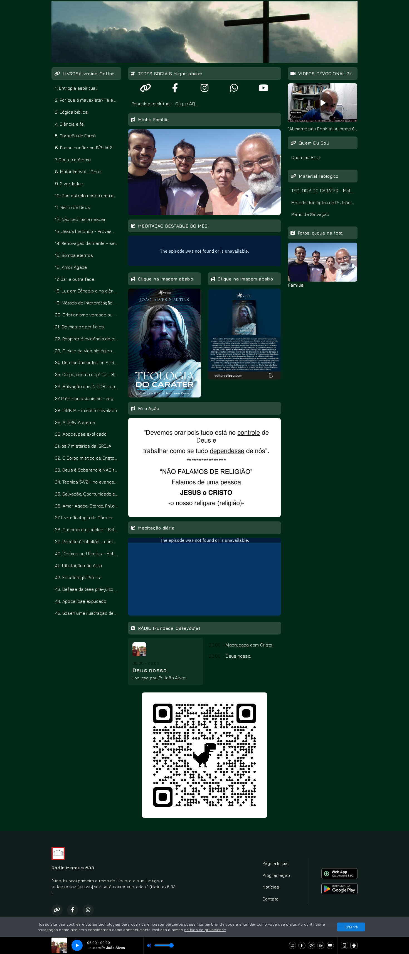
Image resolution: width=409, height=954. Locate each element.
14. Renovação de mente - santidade (88, 243)
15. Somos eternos (74, 255)
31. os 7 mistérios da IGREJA (83, 445)
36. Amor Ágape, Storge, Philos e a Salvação (88, 505)
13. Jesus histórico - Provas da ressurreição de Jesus (88, 231)
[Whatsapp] (320, 945)
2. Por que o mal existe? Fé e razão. (88, 100)
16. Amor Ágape (71, 267)
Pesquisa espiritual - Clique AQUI (165, 103)
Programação (276, 875)
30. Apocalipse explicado (81, 433)
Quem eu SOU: (306, 157)
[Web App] (344, 945)
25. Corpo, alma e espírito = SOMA (88, 374)
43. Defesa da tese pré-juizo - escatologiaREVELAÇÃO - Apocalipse (88, 589)
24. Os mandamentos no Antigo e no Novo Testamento (88, 362)
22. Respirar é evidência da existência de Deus (88, 338)
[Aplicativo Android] (354, 945)
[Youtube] (330, 945)
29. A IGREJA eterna (75, 422)
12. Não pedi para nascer (80, 219)
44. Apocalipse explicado (80, 601)
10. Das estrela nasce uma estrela (88, 195)
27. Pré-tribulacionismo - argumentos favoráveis (88, 398)
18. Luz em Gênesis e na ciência (87, 290)
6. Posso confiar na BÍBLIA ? (83, 147)
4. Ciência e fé (69, 123)
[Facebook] (301, 945)
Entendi (351, 926)
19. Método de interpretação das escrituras (88, 302)
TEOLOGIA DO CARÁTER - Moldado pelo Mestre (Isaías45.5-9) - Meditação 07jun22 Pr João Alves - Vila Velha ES (324, 190)
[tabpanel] (322, 107)
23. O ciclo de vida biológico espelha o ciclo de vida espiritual (88, 350)
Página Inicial (275, 863)
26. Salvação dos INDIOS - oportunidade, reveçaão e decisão (88, 386)
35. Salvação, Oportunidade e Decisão (88, 493)
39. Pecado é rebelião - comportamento (88, 541)
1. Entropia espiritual (76, 88)
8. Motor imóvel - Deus (78, 171)
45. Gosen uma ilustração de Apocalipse (88, 613)
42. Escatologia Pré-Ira (78, 577)
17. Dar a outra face (74, 279)
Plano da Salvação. (310, 214)
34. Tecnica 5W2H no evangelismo (88, 481)
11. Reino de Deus (72, 207)
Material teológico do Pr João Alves (324, 202)
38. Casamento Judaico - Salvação (88, 529)
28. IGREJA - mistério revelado (86, 410)
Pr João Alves (172, 677)
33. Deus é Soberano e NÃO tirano (88, 469)
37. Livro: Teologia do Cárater (84, 517)
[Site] (311, 945)
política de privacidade (205, 929)
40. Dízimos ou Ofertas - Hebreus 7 (88, 553)
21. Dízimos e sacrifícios (79, 326)
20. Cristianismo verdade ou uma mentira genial (88, 314)
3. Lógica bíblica (71, 111)
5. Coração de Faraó (75, 135)
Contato (270, 898)
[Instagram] (292, 945)
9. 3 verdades (69, 183)
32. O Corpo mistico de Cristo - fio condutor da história (88, 457)
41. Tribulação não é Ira (78, 565)
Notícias (270, 886)
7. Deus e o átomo (73, 159)
